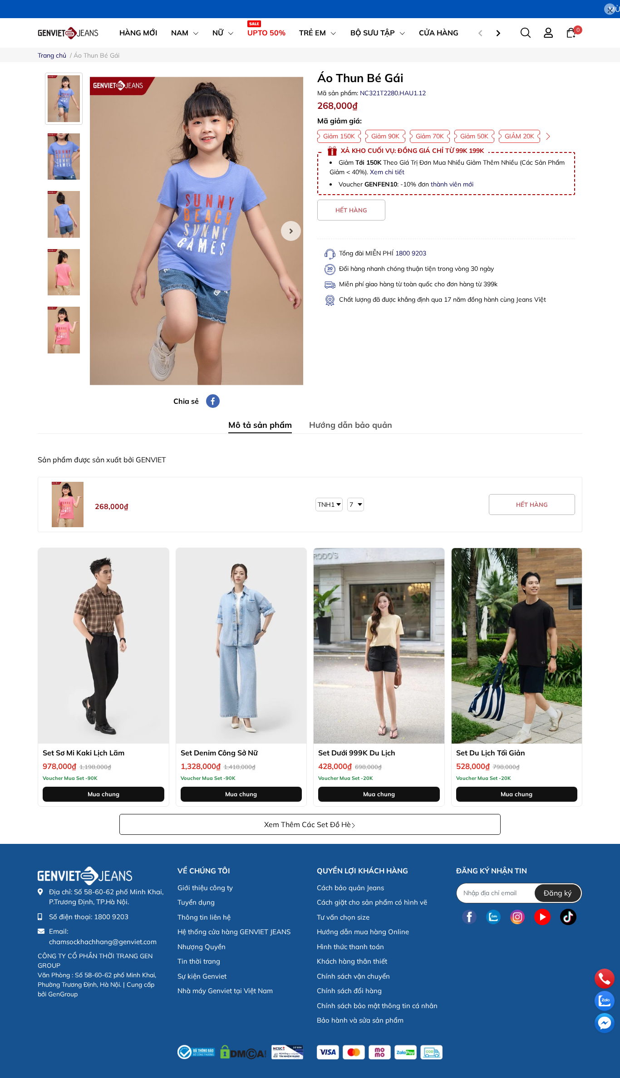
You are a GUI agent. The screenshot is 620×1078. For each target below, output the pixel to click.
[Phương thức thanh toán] (380, 1052)
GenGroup (63, 994)
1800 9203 (410, 253)
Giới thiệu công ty (205, 887)
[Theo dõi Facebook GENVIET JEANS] (469, 917)
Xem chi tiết (387, 172)
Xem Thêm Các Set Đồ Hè (307, 824)
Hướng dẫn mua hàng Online (363, 931)
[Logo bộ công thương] (240, 1050)
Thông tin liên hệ (204, 917)
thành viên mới (452, 184)
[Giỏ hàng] (571, 32)
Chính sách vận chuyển (353, 976)
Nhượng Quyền (201, 946)
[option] (196, 231)
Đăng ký (558, 892)
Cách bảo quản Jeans (350, 887)
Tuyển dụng (196, 902)
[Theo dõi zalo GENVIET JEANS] (493, 917)
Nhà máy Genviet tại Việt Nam (225, 990)
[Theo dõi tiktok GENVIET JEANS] (568, 917)
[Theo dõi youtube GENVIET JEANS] (542, 917)
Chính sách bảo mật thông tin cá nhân (377, 1005)
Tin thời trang (198, 961)
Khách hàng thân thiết (352, 961)
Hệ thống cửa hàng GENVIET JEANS (233, 931)
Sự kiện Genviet (201, 976)
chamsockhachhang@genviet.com (103, 941)
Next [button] (291, 231)
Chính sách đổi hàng (349, 990)
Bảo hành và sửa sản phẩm (360, 1020)
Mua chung (103, 794)
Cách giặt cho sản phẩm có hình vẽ (372, 902)
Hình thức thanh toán (350, 946)
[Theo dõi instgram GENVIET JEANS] (517, 917)
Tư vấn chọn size (343, 917)
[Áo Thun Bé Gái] (196, 231)
